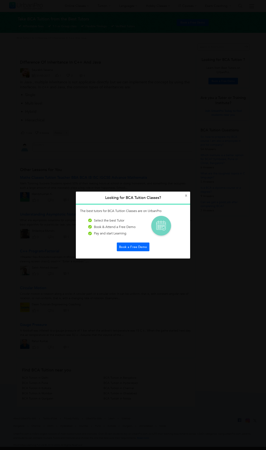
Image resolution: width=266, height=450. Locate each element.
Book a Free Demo (133, 247)
